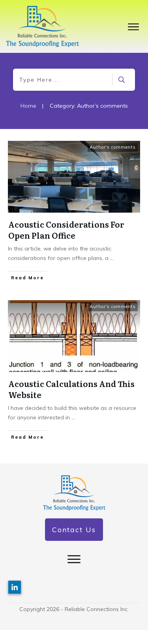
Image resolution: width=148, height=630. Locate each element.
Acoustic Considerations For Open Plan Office (66, 229)
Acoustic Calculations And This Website (71, 389)
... (112, 258)
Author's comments (113, 147)
